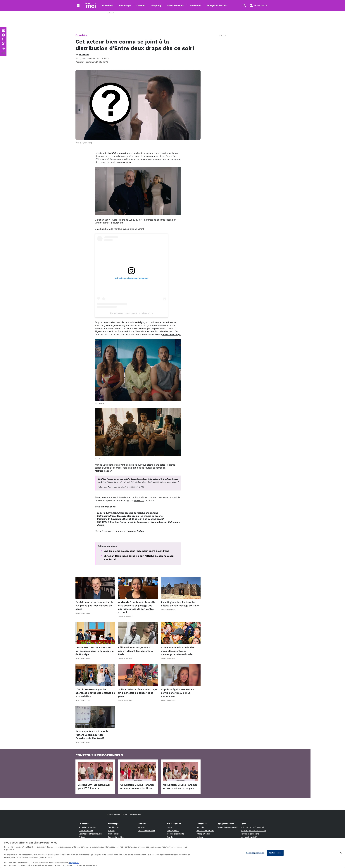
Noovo (110, 487)
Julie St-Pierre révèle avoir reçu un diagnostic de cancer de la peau (137, 693)
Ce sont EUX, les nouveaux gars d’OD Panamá (94, 786)
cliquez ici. (74, 863)
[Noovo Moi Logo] (90, 5)
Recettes (141, 827)
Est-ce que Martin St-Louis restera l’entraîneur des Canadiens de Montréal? (91, 734)
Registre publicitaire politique (253, 830)
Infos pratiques (203, 834)
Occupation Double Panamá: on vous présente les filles (137, 786)
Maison (199, 837)
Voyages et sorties (217, 5)
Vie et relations (175, 5)
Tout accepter (275, 853)
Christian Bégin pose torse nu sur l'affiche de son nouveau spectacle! (139, 557)
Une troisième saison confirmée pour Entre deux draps (136, 550)
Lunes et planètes (116, 837)
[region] (172, 853)
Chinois (111, 830)
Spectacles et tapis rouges (90, 834)
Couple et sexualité (175, 834)
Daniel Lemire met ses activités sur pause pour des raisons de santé (94, 605)
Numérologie (113, 834)
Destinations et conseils (227, 827)
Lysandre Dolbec (135, 531)
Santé (169, 827)
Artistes (82, 837)
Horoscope (125, 5)
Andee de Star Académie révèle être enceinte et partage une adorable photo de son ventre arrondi (136, 607)
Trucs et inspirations (146, 830)
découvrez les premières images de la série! (130, 516)
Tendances (195, 5)
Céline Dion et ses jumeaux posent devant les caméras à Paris (135, 651)
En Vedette (107, 5)
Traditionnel (113, 827)
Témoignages (173, 830)
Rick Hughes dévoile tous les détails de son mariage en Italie (180, 604)
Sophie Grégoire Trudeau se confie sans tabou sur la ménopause (177, 693)
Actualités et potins (87, 827)
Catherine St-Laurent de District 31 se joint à (130, 519)
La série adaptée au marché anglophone (127, 512)
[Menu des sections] (78, 5)
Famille (170, 837)
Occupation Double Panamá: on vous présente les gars (180, 786)
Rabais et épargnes (205, 830)
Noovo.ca (139, 500)
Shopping (156, 5)
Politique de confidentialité (252, 827)
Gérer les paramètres (255, 853)
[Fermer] (341, 853)
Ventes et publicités (249, 837)
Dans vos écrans (86, 830)
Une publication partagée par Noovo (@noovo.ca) (131, 313)
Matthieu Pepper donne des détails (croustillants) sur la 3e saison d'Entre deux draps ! (138, 479)
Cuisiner (141, 5)
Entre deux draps (171, 334)
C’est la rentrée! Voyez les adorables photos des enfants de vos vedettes (95, 693)
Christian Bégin (124, 162)
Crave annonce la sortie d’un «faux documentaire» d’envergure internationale (178, 651)
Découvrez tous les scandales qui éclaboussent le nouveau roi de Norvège (94, 651)
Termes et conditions (250, 834)
